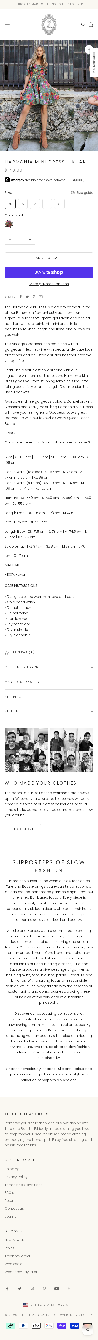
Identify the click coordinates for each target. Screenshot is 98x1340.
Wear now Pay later (21, 1271)
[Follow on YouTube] (56, 1288)
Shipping (12, 1169)
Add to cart (49, 257)
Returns (11, 1200)
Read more (23, 829)
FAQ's (9, 1192)
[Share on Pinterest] (34, 297)
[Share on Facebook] (21, 297)
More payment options (49, 284)
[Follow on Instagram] (31, 1288)
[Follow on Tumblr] (69, 1288)
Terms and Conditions (24, 1184)
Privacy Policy (16, 1176)
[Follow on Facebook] (7, 1288)
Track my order (17, 1256)
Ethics (10, 1248)
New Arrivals (15, 1240)
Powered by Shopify (75, 1315)
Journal (11, 1216)
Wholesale (13, 1264)
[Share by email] (41, 297)
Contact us (14, 1208)
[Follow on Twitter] (19, 1288)
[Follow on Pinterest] (44, 1288)
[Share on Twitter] (27, 297)
